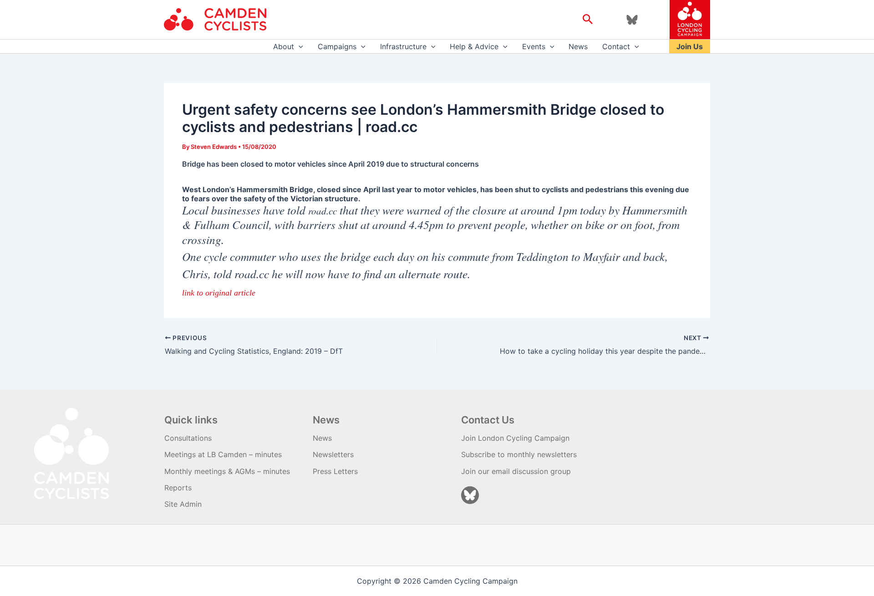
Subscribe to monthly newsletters (519, 454)
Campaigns (337, 46)
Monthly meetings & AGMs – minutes (227, 471)
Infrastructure (403, 46)
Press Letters (335, 471)
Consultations (188, 438)
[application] (298, 46)
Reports (178, 487)
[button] (588, 19)
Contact (616, 46)
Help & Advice (474, 46)
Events (533, 46)
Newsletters (333, 454)
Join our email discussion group (516, 471)
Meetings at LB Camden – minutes (223, 454)
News (578, 46)
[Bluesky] (632, 19)
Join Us (689, 46)
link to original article (218, 292)
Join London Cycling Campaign (515, 438)
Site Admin (183, 504)
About (283, 46)
